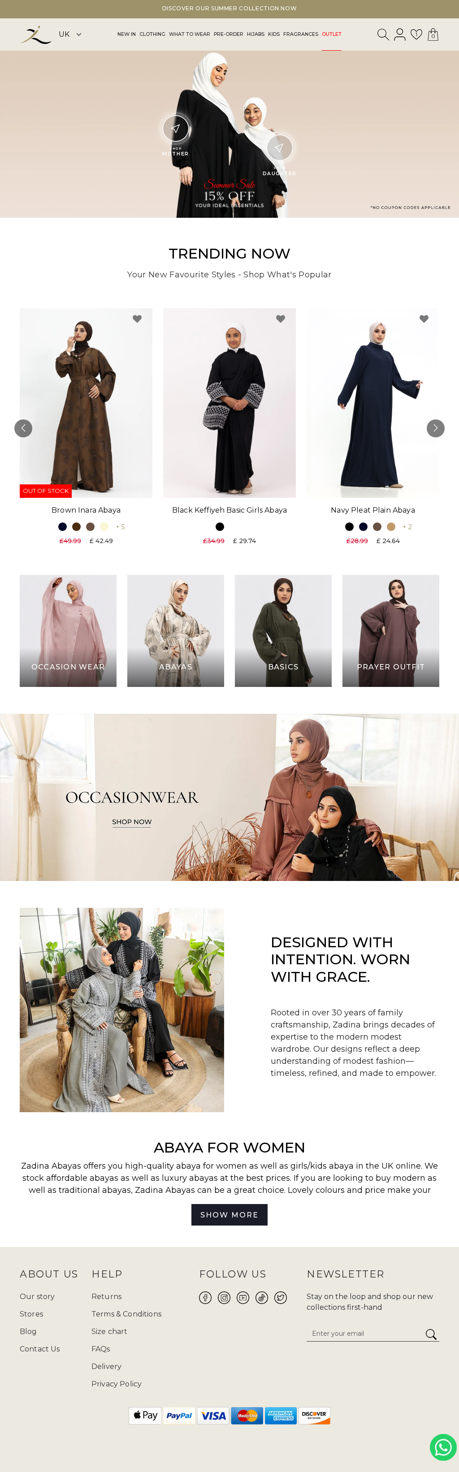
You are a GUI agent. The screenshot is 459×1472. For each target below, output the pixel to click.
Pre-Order (228, 34)
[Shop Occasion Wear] (229, 797)
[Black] (220, 526)
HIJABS (255, 34)
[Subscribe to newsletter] (431, 1334)
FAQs (100, 1349)
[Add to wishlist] (137, 319)
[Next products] (436, 428)
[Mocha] (90, 526)
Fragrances (300, 34)
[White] (234, 526)
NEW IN (126, 34)
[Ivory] (104, 526)
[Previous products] (23, 428)
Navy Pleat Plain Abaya (373, 510)
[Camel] (391, 526)
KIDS (274, 34)
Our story (37, 1296)
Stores (31, 1314)
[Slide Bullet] (223, 210)
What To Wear (189, 34)
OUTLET (332, 34)
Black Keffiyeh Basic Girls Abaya (229, 510)
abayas (116, 1190)
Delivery (106, 1366)
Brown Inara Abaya (86, 510)
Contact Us (40, 1349)
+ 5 (120, 527)
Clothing (152, 34)
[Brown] (76, 526)
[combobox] (383, 36)
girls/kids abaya (322, 1166)
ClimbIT (258, 1444)
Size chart (109, 1331)
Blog (28, 1331)
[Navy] (62, 526)
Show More (229, 1215)
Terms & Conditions (126, 1314)
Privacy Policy (116, 1384)
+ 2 (407, 527)
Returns (106, 1296)
